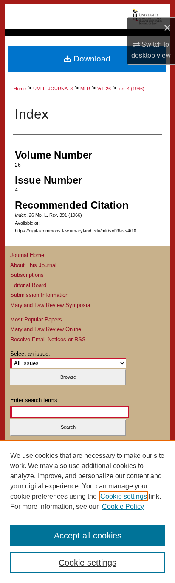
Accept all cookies (87, 535)
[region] (87, 511)
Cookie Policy (123, 506)
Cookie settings (123, 496)
